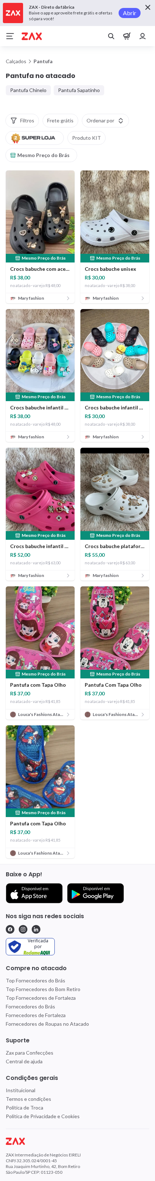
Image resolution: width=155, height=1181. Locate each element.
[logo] (77, 1141)
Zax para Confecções (29, 1053)
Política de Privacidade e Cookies (43, 1116)
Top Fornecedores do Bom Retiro (43, 989)
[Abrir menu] (10, 36)
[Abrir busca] (111, 36)
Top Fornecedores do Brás (35, 980)
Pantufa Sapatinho (79, 90)
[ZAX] (32, 36)
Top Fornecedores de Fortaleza (41, 998)
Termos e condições (28, 1099)
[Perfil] (143, 36)
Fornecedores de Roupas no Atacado (47, 1024)
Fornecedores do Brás (30, 1006)
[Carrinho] (127, 36)
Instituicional (20, 1090)
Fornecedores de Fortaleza (36, 1015)
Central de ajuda (24, 1061)
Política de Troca (24, 1107)
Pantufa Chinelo (28, 90)
